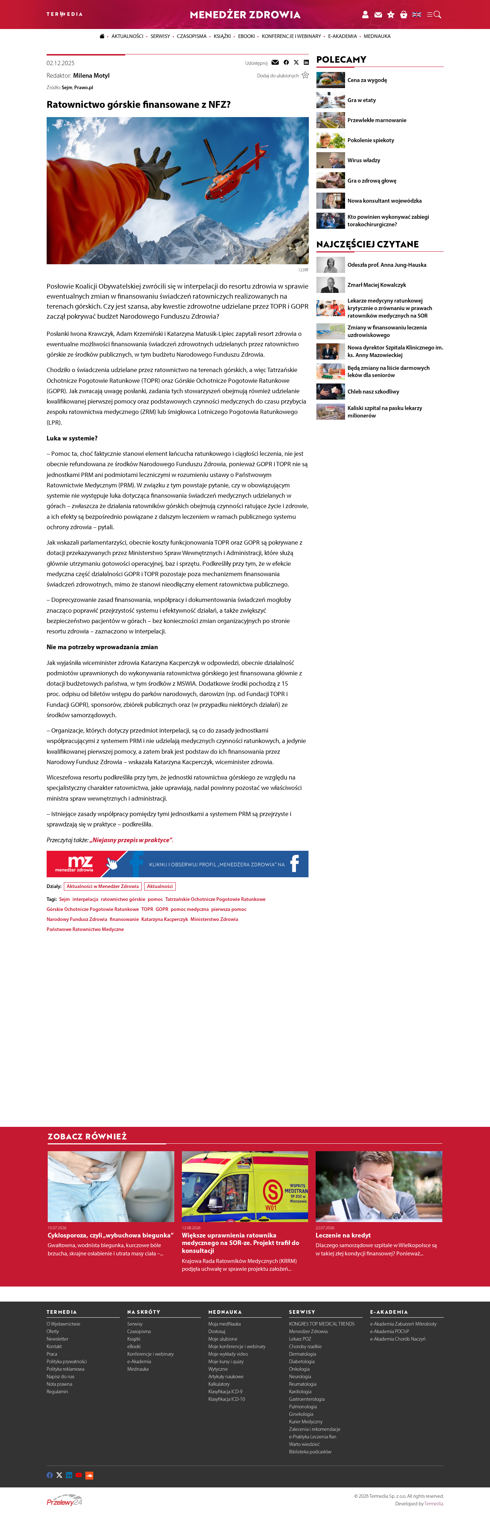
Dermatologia (302, 1354)
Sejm (67, 87)
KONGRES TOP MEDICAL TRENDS (322, 1324)
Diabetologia (302, 1362)
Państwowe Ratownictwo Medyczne (85, 929)
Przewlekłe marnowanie (377, 120)
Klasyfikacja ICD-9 (225, 1392)
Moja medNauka (224, 1324)
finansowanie (124, 919)
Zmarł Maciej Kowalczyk (377, 284)
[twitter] (296, 63)
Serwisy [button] (160, 36)
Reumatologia (302, 1384)
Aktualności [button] (127, 36)
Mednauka (138, 1369)
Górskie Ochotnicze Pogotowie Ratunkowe (93, 909)
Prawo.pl (83, 87)
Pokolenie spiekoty (371, 140)
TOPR (147, 909)
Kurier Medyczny (305, 1422)
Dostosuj (216, 1331)
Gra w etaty (362, 99)
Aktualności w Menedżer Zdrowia (103, 886)
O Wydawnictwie (63, 1324)
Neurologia (300, 1377)
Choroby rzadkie (305, 1346)
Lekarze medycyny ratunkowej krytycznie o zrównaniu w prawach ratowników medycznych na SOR (390, 308)
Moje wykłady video (228, 1354)
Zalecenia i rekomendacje (314, 1429)
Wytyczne (218, 1369)
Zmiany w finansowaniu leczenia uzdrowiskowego (387, 331)
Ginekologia (301, 1414)
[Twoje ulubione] (391, 14)
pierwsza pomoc (228, 909)
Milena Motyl (91, 75)
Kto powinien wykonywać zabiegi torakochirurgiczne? (388, 220)
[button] (434, 14)
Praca (52, 1354)
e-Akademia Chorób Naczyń (398, 1339)
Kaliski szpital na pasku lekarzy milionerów (385, 411)
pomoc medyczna (190, 909)
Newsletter (57, 1339)
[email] (275, 63)
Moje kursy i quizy (226, 1362)
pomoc (155, 899)
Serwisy (134, 1324)
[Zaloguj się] (365, 14)
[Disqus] (178, 1027)
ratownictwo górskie (123, 899)
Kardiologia (300, 1392)
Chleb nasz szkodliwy (373, 391)
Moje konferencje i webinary (236, 1346)
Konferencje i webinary (150, 1354)
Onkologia (299, 1369)
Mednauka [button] (377, 36)
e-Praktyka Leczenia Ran (312, 1437)
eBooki (246, 36)
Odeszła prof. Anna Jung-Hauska (387, 264)
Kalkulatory (219, 1384)
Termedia (433, 1504)
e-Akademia (139, 1362)
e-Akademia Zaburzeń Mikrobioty (403, 1324)
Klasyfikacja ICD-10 (226, 1399)
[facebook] (286, 63)
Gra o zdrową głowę (372, 180)
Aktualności (160, 886)
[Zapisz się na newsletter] (378, 14)
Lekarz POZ (300, 1339)
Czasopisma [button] (192, 36)
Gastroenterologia (307, 1399)
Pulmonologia (303, 1407)
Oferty (53, 1331)
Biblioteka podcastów (310, 1452)
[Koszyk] (404, 14)
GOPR (162, 909)
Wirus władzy (364, 160)
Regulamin (57, 1392)
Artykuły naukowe (226, 1377)
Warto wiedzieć (304, 1444)
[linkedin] (306, 63)
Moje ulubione (222, 1339)
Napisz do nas (60, 1377)
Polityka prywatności (67, 1362)
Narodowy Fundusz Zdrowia (77, 919)
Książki (222, 36)
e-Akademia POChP (389, 1331)
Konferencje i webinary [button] (291, 36)
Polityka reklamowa (65, 1369)
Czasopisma (139, 1331)
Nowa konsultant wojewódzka (385, 200)
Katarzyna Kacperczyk (164, 919)
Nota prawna (59, 1384)
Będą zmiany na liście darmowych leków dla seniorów (389, 371)
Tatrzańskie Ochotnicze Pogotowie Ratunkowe (215, 899)
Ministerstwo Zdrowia (214, 919)
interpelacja (85, 899)
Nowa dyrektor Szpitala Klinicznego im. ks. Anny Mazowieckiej (395, 351)
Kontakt (54, 1346)
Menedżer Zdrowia (308, 1331)
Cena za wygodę (367, 79)
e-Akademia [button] (342, 36)
